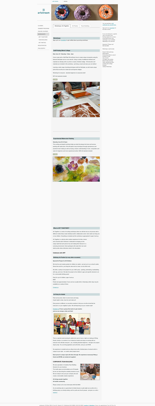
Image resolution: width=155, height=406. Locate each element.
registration (42, 45)
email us (55, 392)
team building (42, 39)
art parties (42, 42)
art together (42, 37)
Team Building (85, 26)
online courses (43, 31)
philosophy (41, 48)
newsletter (63, 40)
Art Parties (75, 26)
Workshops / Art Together (62, 26)
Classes (40, 25)
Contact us (55, 287)
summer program (43, 28)
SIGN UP (55, 79)
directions (91, 405)
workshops (41, 34)
